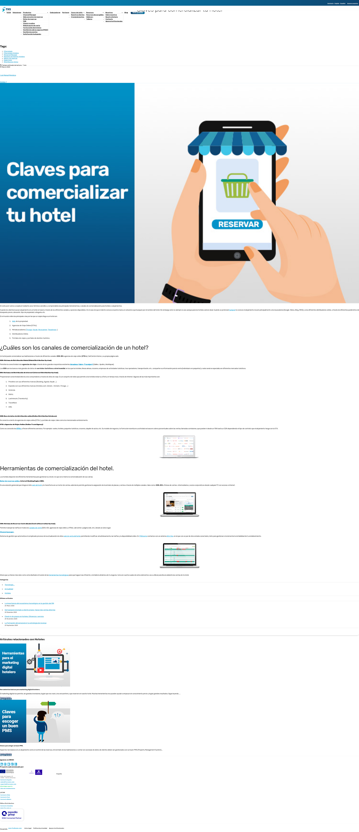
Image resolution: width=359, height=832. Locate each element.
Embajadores (55, 12)
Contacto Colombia (6, 806)
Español (342, 3)
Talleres (89, 19)
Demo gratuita (138, 12)
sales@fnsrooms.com (7, 782)
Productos (27, 12)
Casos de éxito (77, 12)
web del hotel (37, 485)
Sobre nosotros (111, 15)
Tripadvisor (52, 330)
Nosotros (109, 12)
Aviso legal (27, 828)
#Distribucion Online (11, 62)
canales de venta (35, 528)
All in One (170, 536)
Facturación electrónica (32, 28)
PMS (24, 21)
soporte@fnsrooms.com (8, 784)
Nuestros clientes (77, 15)
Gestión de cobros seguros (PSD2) (35, 30)
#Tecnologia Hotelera (11, 53)
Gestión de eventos (30, 32)
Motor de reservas (29, 19)
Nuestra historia (112, 17)
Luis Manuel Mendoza (8, 75)
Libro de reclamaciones (7, 788)
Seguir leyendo (6, 699)
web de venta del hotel (72, 536)
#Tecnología (8, 51)
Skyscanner (42, 330)
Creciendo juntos (77, 17)
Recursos (90, 12)
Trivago (29, 330)
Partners (65, 12)
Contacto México (5, 799)
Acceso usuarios (352, 3)
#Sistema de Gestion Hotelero (14, 57)
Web (13, 321)
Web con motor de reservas (33, 17)
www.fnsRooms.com (15, 828)
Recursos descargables (94, 15)
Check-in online (29, 23)
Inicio (9, 12)
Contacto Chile (5, 795)
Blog (126, 12)
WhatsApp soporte (6, 786)
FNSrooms (143, 536)
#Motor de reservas (10, 58)
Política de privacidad (40, 828)
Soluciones (17, 12)
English (337, 3)
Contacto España (5, 780)
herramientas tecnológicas (59, 575)
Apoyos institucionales (114, 21)
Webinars (89, 17)
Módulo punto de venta (31, 25)
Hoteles (3, 82)
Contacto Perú (5, 797)
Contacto (330, 3)
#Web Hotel (8, 60)
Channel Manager (29, 15)
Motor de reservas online (10, 481)
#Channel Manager (10, 55)
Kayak (35, 330)
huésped (232, 310)
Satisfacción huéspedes (32, 34)
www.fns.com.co (5, 808)
